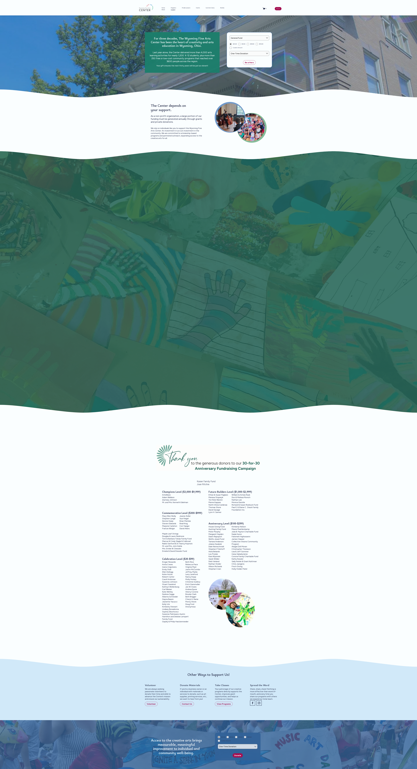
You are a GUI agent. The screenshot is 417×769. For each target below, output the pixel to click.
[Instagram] (259, 703)
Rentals (222, 8)
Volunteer (151, 704)
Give (278, 8)
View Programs (224, 704)
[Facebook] (252, 703)
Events (198, 8)
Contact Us (187, 704)
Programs (173, 8)
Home (163, 8)
